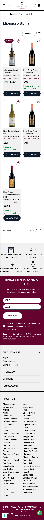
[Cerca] (9, 5)
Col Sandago (8, 436)
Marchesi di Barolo (31, 448)
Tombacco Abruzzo (31, 489)
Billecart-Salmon (10, 422)
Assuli (5, 413)
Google (13, 339)
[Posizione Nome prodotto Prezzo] (29, 33)
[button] (22, 352)
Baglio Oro (7, 416)
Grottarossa (28, 407)
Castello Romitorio (11, 433)
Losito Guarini (29, 430)
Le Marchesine (29, 422)
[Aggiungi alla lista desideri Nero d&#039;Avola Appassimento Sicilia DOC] (18, 163)
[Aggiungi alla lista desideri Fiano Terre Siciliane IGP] (18, 102)
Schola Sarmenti (30, 478)
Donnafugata (8, 466)
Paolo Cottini (28, 460)
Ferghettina (8, 481)
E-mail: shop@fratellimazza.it (21, 512)
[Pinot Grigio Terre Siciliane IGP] (32, 55)
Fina (4, 487)
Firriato (6, 489)
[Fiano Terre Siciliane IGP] (12, 116)
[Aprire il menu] (4, 5)
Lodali (25, 427)
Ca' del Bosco (9, 425)
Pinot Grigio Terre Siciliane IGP (30, 71)
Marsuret (27, 454)
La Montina (27, 416)
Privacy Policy (25, 516)
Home (5, 14)
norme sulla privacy (19, 336)
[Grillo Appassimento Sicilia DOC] (12, 55)
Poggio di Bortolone (31, 466)
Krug (25, 410)
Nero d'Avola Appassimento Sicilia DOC (11, 194)
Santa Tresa (28, 475)
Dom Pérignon (9, 445)
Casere (6, 430)
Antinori (6, 410)
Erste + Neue (8, 478)
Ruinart (26, 472)
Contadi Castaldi (10, 439)
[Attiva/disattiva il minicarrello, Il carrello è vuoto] (39, 5)
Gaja (25, 404)
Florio (5, 495)
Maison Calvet (29, 439)
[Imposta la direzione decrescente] (39, 33)
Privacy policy (11, 329)
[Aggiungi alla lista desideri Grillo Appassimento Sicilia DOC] (18, 41)
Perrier (26, 419)
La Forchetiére (29, 413)
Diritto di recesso (10, 365)
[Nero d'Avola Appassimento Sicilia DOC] (12, 177)
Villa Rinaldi (28, 492)
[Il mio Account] (35, 5)
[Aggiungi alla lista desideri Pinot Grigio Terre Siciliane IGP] (38, 41)
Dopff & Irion (8, 469)
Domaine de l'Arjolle (11, 460)
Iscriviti (12, 315)
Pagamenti (7, 357)
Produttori (14, 14)
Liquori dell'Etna (30, 425)
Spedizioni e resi (10, 361)
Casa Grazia (8, 427)
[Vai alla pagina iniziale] (22, 5)
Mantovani (27, 445)
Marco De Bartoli (30, 451)
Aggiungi (13, 93)
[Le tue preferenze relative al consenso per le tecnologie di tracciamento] (4, 515)
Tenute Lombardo (30, 487)
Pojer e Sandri (29, 469)
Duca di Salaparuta (11, 472)
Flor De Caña (8, 492)
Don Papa (7, 463)
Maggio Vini (28, 436)
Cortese (6, 442)
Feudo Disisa (8, 484)
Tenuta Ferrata (29, 484)
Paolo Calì (27, 463)
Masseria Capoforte (31, 457)
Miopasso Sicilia (27, 14)
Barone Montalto (10, 419)
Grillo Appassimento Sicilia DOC (11, 71)
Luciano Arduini (29, 433)
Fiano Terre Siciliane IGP (11, 132)
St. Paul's (27, 481)
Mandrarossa (28, 442)
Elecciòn (6, 475)
